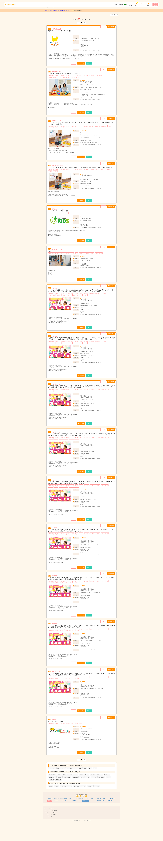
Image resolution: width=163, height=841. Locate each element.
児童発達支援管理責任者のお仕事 (60, 10)
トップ (46, 8)
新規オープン (81, 32)
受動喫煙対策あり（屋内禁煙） (54, 32)
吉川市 (95, 768)
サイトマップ (98, 798)
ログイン (68, 800)
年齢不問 (54, 77)
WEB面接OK (78, 77)
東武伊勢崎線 (90, 786)
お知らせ (71, 798)
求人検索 (74, 800)
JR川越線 (56, 786)
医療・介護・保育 (48, 10)
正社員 (69, 10)
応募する (89, 63)
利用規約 (55, 798)
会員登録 (155, 4)
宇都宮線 (51, 786)
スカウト (79, 800)
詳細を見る (111, 26)
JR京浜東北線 (63, 786)
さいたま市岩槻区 (78, 768)
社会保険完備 (87, 32)
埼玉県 (73, 10)
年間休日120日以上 (100, 75)
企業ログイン (92, 800)
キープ (103, 26)
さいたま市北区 (52, 768)
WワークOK (60, 77)
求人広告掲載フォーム (111, 800)
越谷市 (90, 768)
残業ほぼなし (107, 75)
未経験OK (50, 77)
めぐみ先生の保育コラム (80, 798)
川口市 (85, 768)
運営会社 (50, 798)
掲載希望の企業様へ (101, 800)
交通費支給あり (94, 32)
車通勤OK (100, 32)
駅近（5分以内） (66, 77)
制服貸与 (104, 32)
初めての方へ (56, 800)
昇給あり (76, 75)
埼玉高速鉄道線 (77, 786)
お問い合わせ (112, 798)
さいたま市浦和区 (69, 768)
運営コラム (105, 798)
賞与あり (76, 32)
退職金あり (86, 126)
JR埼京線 (70, 786)
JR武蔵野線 (97, 786)
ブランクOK (109, 32)
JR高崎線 (83, 786)
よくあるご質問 (90, 798)
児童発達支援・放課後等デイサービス (67, 32)
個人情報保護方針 (63, 798)
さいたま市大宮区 (60, 768)
